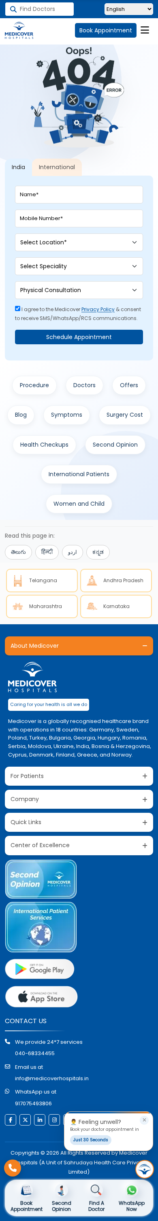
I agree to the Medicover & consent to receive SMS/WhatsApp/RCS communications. (78, 314)
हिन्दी (47, 552)
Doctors (84, 385)
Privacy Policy (98, 309)
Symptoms (66, 415)
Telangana (43, 580)
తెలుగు (18, 552)
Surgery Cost (125, 415)
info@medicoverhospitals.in (52, 1078)
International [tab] (57, 167)
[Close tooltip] (144, 1120)
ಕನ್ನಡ (98, 552)
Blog (21, 415)
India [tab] (18, 167)
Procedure (34, 385)
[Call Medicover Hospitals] (12, 1168)
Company (25, 799)
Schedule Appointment (79, 337)
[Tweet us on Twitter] (25, 1120)
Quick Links (26, 822)
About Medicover (35, 646)
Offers (129, 385)
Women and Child (79, 504)
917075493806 (33, 1103)
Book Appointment (105, 30)
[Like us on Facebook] (10, 1120)
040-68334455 (35, 1053)
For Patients (27, 776)
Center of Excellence (40, 845)
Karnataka (116, 606)
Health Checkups (44, 445)
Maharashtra (45, 606)
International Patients (79, 474)
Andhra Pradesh (123, 580)
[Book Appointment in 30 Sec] (144, 1169)
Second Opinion (115, 445)
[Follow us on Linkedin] (39, 1120)
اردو (72, 552)
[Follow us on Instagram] (54, 1120)
